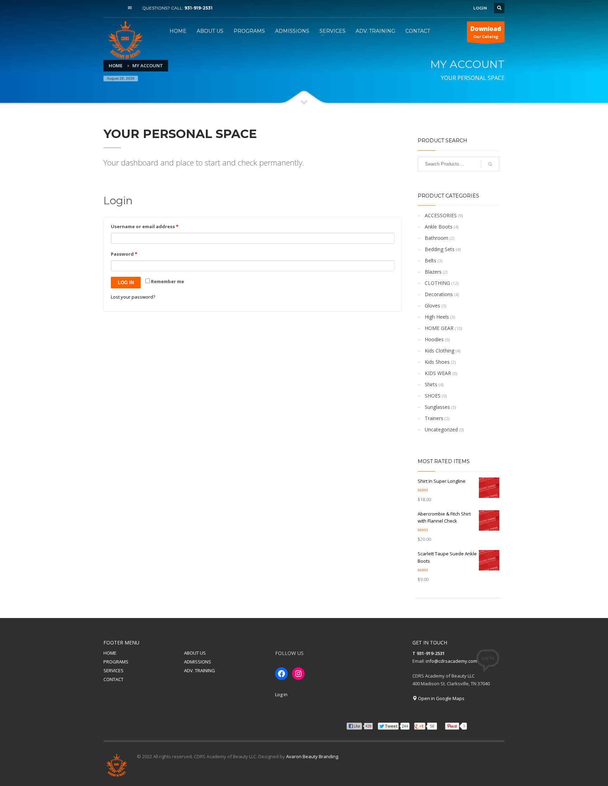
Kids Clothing (439, 350)
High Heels (437, 316)
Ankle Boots (438, 226)
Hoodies (434, 339)
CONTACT (113, 679)
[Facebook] (108, 8)
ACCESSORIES (441, 215)
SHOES (433, 395)
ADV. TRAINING (199, 670)
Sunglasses (437, 407)
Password (124, 254)
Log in (126, 282)
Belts (430, 260)
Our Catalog (485, 32)
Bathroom (436, 238)
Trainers (434, 418)
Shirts (431, 384)
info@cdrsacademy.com (451, 661)
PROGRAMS (115, 662)
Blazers (433, 271)
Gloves (432, 305)
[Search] (490, 164)
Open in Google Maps (440, 698)
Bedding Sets (440, 249)
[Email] (130, 8)
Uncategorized (441, 429)
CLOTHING (437, 283)
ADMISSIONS (197, 662)
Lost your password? (133, 297)
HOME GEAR (439, 328)
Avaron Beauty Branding (312, 756)
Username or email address (144, 226)
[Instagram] (119, 8)
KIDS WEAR (438, 373)
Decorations (439, 294)
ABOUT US (195, 653)
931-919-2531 (198, 8)
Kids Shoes (437, 361)
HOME (109, 653)
